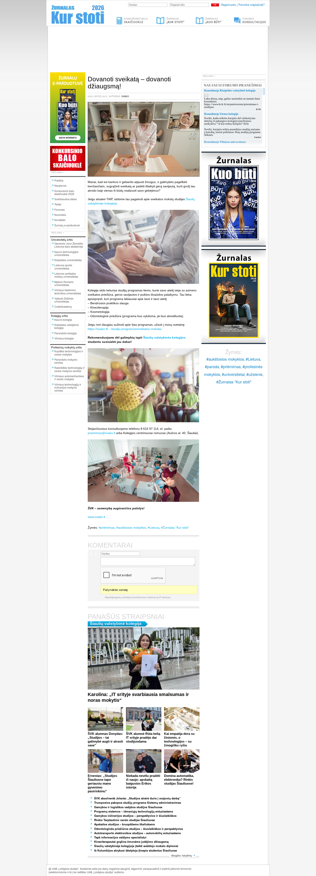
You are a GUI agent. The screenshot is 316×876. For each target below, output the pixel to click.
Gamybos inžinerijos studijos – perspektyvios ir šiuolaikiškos (135, 816)
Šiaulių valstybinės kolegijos (164, 337)
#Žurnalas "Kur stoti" (175, 527)
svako (125, 96)
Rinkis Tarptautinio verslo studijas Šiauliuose (124, 820)
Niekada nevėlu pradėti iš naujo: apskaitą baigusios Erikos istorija (143, 781)
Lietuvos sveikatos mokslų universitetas (66, 275)
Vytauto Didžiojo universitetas (64, 300)
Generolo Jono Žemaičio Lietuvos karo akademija (68, 245)
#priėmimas (107, 527)
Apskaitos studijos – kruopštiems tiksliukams (124, 824)
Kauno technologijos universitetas (66, 253)
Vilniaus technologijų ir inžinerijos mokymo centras (67, 387)
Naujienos (60, 185)
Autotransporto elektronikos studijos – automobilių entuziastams (138, 833)
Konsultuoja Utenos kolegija (221, 113)
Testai (57, 204)
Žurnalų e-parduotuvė (67, 225)
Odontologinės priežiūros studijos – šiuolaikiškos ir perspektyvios (138, 829)
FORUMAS (236, 18)
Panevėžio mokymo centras (65, 361)
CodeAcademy (63, 306)
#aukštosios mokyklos (131, 527)
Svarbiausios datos (65, 199)
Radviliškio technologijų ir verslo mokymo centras (69, 369)
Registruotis (228, 5)
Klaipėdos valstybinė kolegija (66, 326)
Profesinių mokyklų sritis (66, 347)
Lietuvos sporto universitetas (63, 266)
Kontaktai (59, 220)
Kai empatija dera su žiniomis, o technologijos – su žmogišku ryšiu (179, 739)
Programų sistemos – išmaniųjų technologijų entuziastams (134, 811)
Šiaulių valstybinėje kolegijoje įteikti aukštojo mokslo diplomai (136, 846)
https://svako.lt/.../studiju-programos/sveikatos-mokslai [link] (124, 329)
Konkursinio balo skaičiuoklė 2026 (64, 192)
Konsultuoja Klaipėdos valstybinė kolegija (230, 90)
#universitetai (233, 374)
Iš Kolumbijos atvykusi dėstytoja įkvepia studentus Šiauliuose (135, 850)
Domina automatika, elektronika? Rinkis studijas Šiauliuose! (179, 779)
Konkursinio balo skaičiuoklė (132, 18)
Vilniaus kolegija (64, 338)
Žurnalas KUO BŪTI (203, 18)
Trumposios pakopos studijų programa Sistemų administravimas (137, 802)
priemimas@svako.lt (101, 433)
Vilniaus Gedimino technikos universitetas (67, 291)
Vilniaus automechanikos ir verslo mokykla (69, 377)
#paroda (212, 366)
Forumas (59, 209)
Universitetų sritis (62, 240)
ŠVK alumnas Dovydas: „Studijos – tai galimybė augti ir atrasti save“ (105, 739)
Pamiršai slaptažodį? (251, 5)
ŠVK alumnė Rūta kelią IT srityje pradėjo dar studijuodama (143, 737)
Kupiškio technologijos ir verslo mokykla (68, 352)
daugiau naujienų (181, 855)
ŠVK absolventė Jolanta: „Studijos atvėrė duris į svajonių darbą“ (137, 798)
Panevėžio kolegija (65, 333)
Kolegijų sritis (59, 316)
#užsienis (254, 374)
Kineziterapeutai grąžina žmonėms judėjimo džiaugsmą (131, 842)
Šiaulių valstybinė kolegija (115, 623)
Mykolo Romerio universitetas (64, 283)
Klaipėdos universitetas (68, 260)
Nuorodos (60, 214)
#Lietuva (153, 527)
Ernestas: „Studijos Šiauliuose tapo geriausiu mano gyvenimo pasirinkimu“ (102, 783)
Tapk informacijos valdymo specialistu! (120, 837)
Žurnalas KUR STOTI (166, 18)
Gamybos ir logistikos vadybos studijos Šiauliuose (128, 807)
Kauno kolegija (63, 319)
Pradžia (58, 180)
